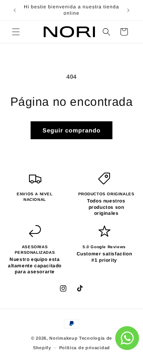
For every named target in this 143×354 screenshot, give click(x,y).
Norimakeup (63, 338)
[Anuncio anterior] (14, 10)
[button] (16, 32)
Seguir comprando (71, 130)
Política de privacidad (84, 347)
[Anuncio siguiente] (128, 10)
